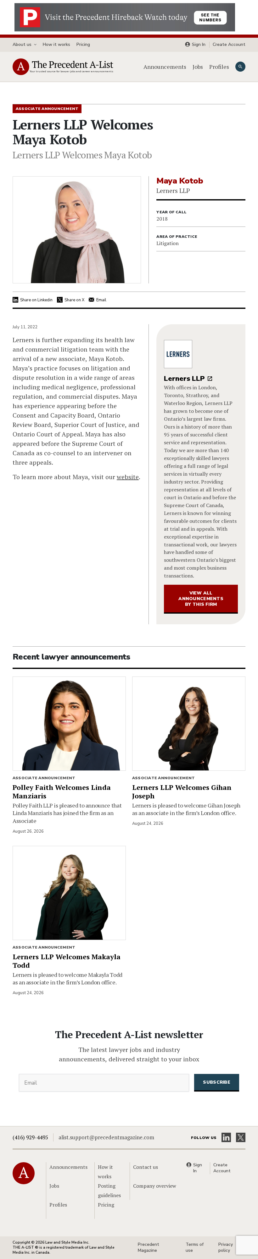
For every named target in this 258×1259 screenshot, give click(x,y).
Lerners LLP (184, 378)
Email (101, 300)
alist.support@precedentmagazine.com (106, 1137)
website (128, 477)
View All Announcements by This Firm (200, 598)
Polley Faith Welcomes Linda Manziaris (62, 791)
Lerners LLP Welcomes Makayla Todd (67, 961)
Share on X (74, 300)
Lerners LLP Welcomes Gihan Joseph (182, 791)
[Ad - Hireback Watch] (124, 16)
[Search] (240, 67)
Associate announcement (44, 777)
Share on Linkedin (36, 300)
